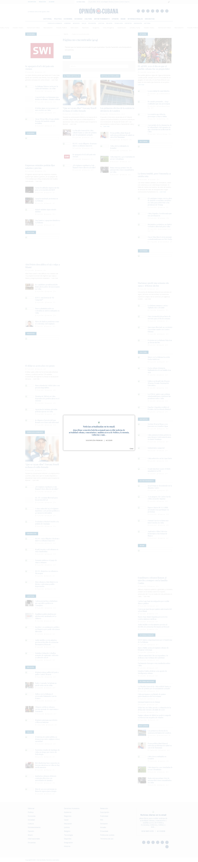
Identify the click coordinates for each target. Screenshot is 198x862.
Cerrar (131, 448)
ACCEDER (109, 440)
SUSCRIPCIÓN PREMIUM (94, 440)
